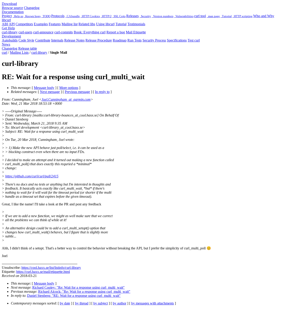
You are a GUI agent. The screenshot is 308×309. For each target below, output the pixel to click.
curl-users (25, 32)
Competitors (24, 24)
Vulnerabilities (183, 16)
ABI (5, 24)
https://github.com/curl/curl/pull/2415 (31, 176)
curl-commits (63, 32)
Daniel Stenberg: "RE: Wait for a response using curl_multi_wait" (74, 295)
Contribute (42, 40)
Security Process (154, 40)
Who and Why (263, 16)
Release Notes (74, 40)
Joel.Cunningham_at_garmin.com (66, 99)
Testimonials (136, 24)
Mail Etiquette (136, 32)
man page (213, 16)
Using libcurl (105, 24)
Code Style (26, 40)
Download (9, 4)
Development (11, 36)
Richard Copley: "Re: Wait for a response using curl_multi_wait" (78, 287)
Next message (50, 92)
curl (4, 52)
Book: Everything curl (90, 32)
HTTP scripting (242, 16)
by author (119, 303)
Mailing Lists (19, 52)
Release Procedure (98, 40)
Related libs (86, 24)
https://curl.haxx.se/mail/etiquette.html (43, 272)
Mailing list (70, 24)
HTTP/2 (106, 16)
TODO (46, 16)
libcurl (6, 20)
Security (145, 16)
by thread (81, 303)
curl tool (200, 16)
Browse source (12, 8)
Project (7, 16)
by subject (100, 303)
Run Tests (134, 40)
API (12, 24)
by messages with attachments (152, 303)
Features (55, 24)
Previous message (77, 92)
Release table (27, 48)
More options (68, 88)
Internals (57, 40)
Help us (18, 16)
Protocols (57, 16)
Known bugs (32, 16)
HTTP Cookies (90, 16)
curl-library (10, 32)
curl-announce (43, 32)
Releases (132, 16)
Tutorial (226, 16)
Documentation (13, 12)
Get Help (8, 28)
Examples (41, 24)
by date (65, 303)
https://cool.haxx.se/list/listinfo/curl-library (51, 268)
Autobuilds (10, 40)
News (6, 44)
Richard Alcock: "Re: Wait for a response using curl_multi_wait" (84, 291)
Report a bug (115, 32)
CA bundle (72, 16)
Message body (44, 88)
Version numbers (162, 16)
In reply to (102, 92)
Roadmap (119, 40)
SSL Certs (119, 16)
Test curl (194, 40)
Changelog (31, 8)
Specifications (177, 40)
